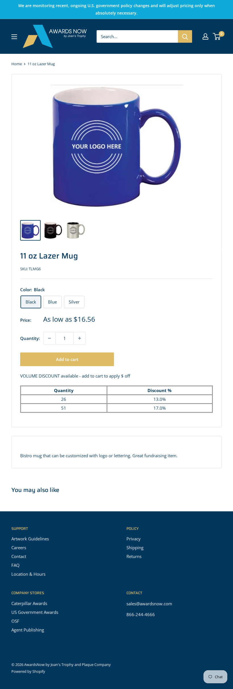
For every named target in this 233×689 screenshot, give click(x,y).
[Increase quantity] (80, 338)
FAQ (15, 565)
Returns (134, 556)
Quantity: (30, 338)
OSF (15, 621)
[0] (216, 36)
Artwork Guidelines (30, 539)
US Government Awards (34, 612)
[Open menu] (14, 36)
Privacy (133, 539)
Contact (18, 556)
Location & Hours (28, 574)
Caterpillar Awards (29, 603)
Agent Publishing (27, 630)
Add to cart (67, 359)
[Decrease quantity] (49, 338)
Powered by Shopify (28, 671)
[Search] (185, 36)
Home (16, 63)
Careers (18, 547)
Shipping (134, 547)
